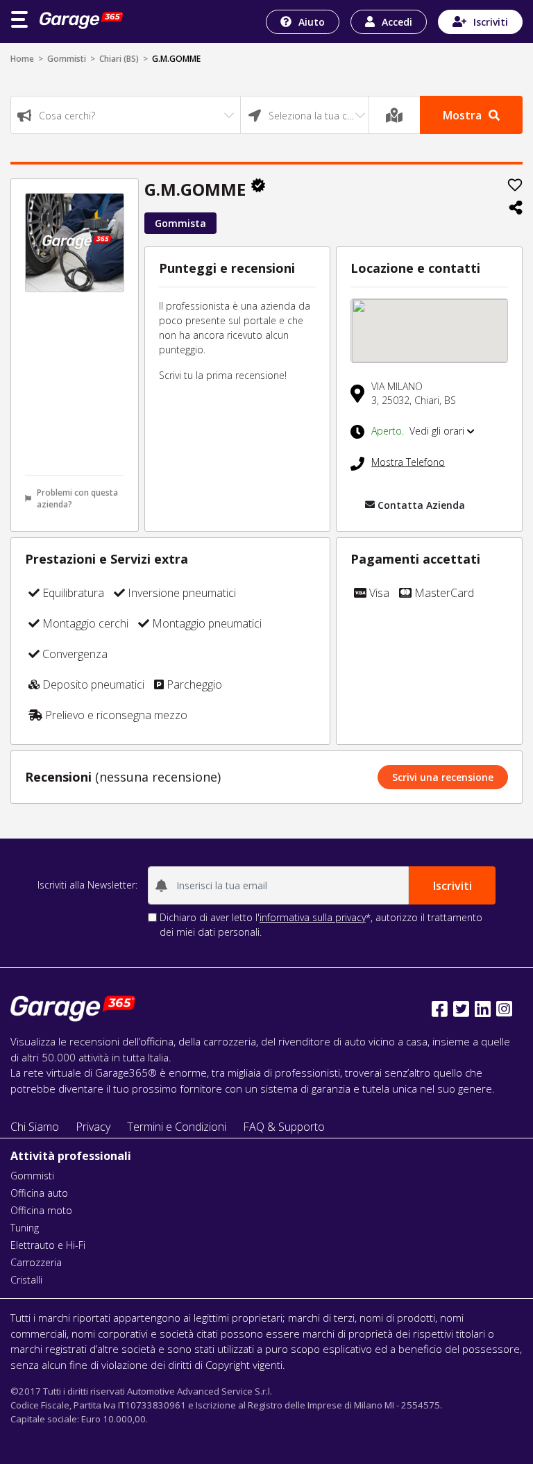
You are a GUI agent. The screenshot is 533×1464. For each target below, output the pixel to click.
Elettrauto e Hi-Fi (47, 1245)
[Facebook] (440, 1009)
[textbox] (125, 115)
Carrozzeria (36, 1262)
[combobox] (125, 115)
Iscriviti (490, 21)
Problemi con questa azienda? (77, 498)
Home (22, 59)
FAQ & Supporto (284, 1126)
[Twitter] (461, 1009)
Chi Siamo (34, 1126)
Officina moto (41, 1210)
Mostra (462, 115)
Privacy (93, 1126)
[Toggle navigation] (19, 19)
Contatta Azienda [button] (421, 505)
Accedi (397, 21)
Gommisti (66, 59)
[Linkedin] (483, 1009)
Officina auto (39, 1193)
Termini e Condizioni (176, 1126)
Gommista (180, 223)
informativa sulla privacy (313, 917)
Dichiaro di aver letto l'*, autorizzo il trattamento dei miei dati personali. (321, 925)
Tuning (24, 1227)
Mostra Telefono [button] (408, 462)
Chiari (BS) (119, 59)
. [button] (419, 430)
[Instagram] (504, 1009)
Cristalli (26, 1279)
